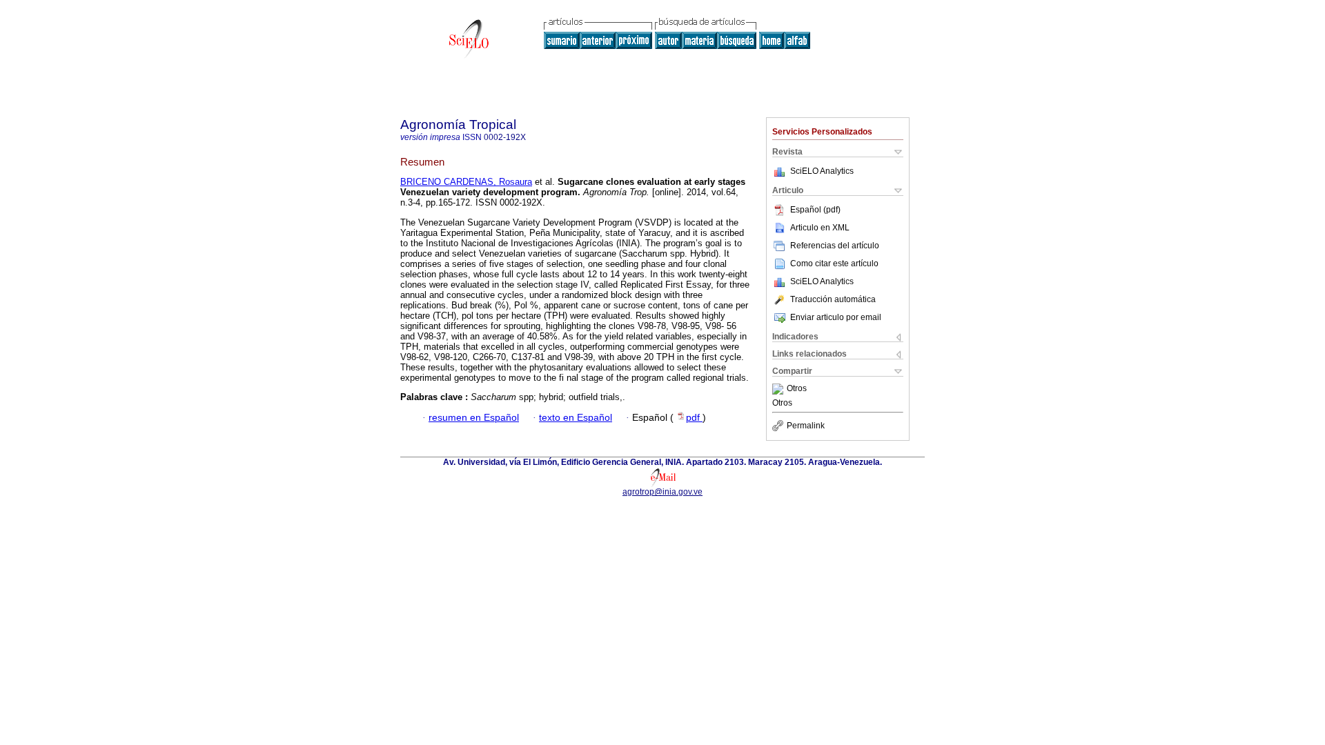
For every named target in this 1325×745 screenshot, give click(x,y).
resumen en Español (474, 418)
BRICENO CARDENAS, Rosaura (466, 182)
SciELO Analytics (822, 171)
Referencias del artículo (834, 245)
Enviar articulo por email (835, 317)
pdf (694, 418)
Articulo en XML (820, 227)
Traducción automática (833, 299)
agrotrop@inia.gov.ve (662, 492)
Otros (797, 389)
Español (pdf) (815, 210)
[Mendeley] (779, 389)
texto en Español (575, 418)
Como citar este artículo (834, 263)
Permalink (806, 425)
